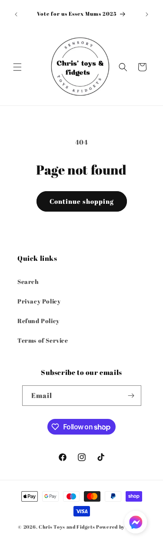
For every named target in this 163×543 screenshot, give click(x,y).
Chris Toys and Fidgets (67, 526)
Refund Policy (38, 321)
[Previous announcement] (16, 14)
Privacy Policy (38, 301)
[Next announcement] (146, 14)
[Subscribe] (131, 395)
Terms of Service (42, 340)
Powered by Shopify (120, 526)
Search (28, 281)
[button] (17, 67)
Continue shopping (82, 201)
